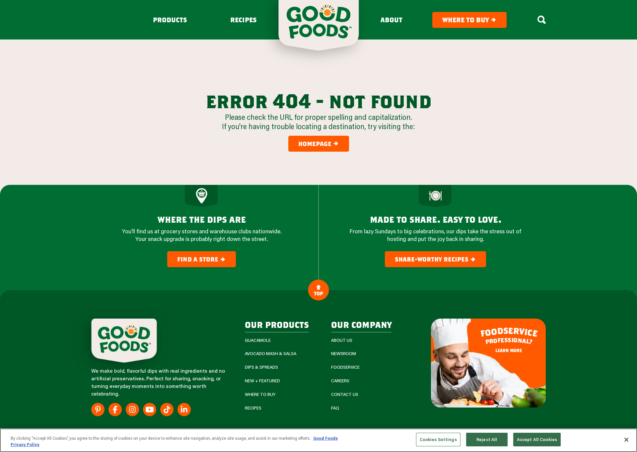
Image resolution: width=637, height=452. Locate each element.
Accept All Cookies (537, 439)
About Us (341, 340)
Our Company (361, 324)
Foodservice (345, 367)
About (391, 20)
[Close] (626, 439)
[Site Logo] (124, 341)
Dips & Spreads (261, 367)
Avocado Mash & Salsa (270, 353)
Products (170, 20)
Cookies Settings (438, 439)
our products (277, 324)
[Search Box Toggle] (541, 20)
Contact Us (344, 394)
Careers (340, 381)
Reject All (486, 439)
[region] (318, 440)
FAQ (335, 408)
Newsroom (343, 353)
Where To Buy (260, 394)
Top (318, 293)
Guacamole (258, 340)
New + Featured (262, 381)
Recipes (243, 20)
